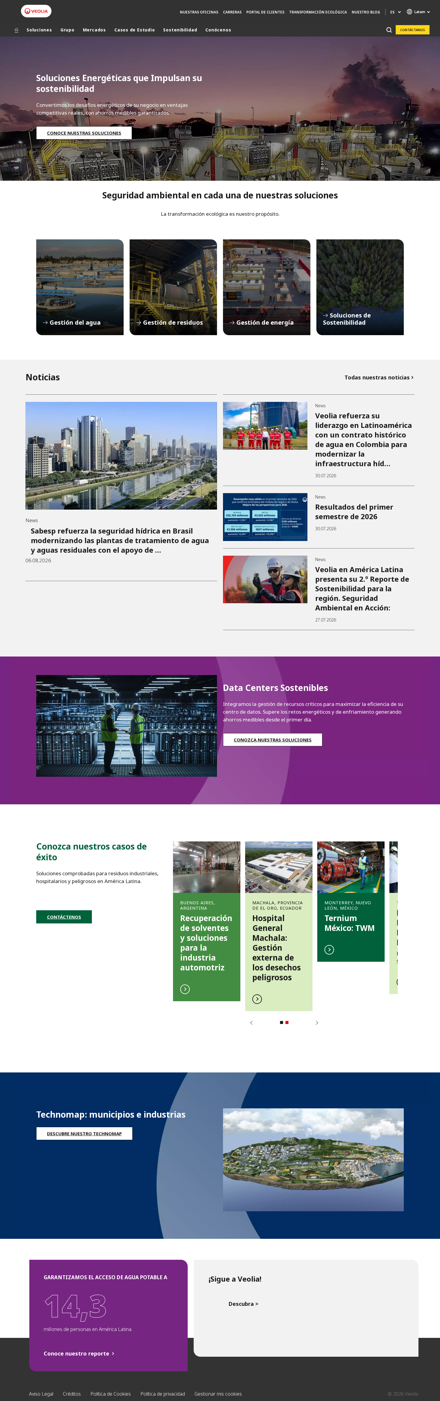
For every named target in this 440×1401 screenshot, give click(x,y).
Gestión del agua (80, 287)
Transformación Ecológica (318, 12)
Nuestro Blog (366, 12)
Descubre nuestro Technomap (84, 1133)
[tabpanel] (207, 917)
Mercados (94, 30)
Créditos (72, 1394)
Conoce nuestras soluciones (84, 133)
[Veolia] (36, 11)
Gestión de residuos (173, 287)
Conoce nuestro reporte (76, 1353)
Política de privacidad (162, 1394)
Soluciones (39, 30)
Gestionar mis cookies (218, 1394)
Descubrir (206, 917)
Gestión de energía (266, 287)
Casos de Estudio (134, 30)
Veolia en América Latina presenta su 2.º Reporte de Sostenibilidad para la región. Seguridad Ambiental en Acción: (362, 588)
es (392, 12)
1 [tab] (281, 1022)
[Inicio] (16, 30)
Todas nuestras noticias (377, 377)
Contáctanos (412, 30)
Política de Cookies (110, 1394)
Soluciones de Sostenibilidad (360, 287)
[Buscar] (389, 29)
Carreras (232, 12)
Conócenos (218, 30)
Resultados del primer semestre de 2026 (354, 511)
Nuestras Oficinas (199, 12)
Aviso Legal (41, 1394)
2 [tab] (287, 1022)
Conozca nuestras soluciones (273, 740)
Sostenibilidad (180, 30)
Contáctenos (64, 917)
